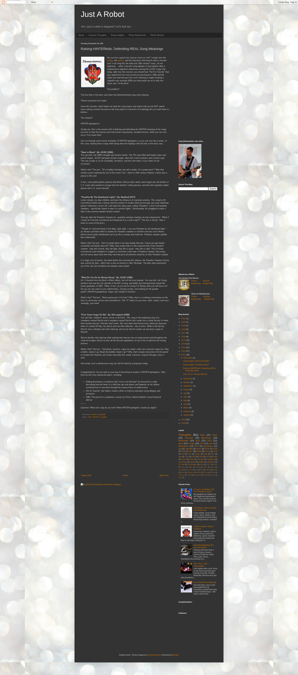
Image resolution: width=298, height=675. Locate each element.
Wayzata (197, 475)
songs (191, 443)
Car (197, 470)
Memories (206, 438)
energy (110, 60)
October (187, 382)
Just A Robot (102, 14)
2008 (201, 456)
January (187, 415)
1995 (190, 467)
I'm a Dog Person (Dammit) (205, 582)
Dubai (215, 470)
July (185, 393)
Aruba (215, 456)
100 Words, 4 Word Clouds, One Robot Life (205, 509)
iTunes (194, 281)
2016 (183, 337)
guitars (121, 60)
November (188, 379)
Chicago (200, 459)
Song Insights (117, 35)
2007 (212, 454)
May (185, 400)
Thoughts (103, 417)
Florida (207, 451)
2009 (183, 423)
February (187, 411)
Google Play (208, 283)
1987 (187, 456)
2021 (183, 318)
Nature (192, 462)
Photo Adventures (137, 35)
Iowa (182, 472)
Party (206, 472)
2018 (183, 329)
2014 (183, 344)
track (180, 477)
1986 (205, 454)
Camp (180, 470)
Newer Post (86, 475)
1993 (183, 467)
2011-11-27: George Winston (195, 374)
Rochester (183, 440)
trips (180, 456)
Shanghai (211, 462)
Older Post (164, 475)
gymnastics (208, 446)
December (188, 358)
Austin (183, 459)
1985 (215, 464)
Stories (197, 454)
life (179, 449)
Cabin (191, 459)
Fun (182, 454)
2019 (183, 326)
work (180, 443)
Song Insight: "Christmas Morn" (196, 365)
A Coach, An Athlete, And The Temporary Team (204, 490)
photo (211, 443)
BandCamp (196, 283)
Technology (192, 464)
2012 (183, 351)
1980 (208, 464)
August (186, 389)
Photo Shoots (157, 35)
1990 (194, 456)
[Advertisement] (125, 449)
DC (202, 470)
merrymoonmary (154, 655)
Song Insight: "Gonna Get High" (196, 361)
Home (81, 35)
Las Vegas (182, 462)
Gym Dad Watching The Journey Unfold (204, 546)
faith (205, 475)
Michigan (190, 472)
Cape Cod (189, 470)
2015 (183, 340)
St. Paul (181, 464)
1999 (198, 467)
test (201, 464)
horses (212, 475)
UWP (189, 475)
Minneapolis (183, 446)
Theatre (181, 475)
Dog (183, 451)
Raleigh (201, 462)
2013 (183, 347)
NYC (189, 454)
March (186, 408)
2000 (205, 467)
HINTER (95, 417)
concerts (189, 438)
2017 (183, 333)
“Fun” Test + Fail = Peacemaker (201, 565)
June (185, 397)
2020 (183, 322)
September (188, 386)
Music (198, 449)
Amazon (206, 281)
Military (198, 472)
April (185, 404)
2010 (183, 420)
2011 (89, 417)
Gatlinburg (210, 459)
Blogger (175, 655)
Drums (208, 470)
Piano (213, 472)
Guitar (198, 451)
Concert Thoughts (97, 35)
